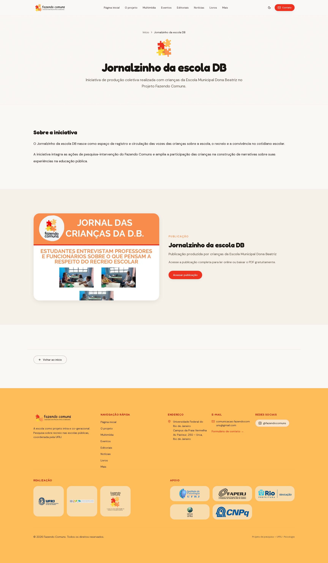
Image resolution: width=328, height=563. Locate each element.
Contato (287, 7)
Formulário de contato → (228, 431)
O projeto (131, 7)
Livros (213, 7)
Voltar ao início (52, 359)
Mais (225, 7)
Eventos (166, 7)
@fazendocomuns (274, 423)
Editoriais (183, 7)
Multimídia (149, 7)
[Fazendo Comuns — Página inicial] (49, 7)
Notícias (199, 7)
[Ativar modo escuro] (269, 7)
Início (146, 32)
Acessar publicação (185, 275)
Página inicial (112, 7)
